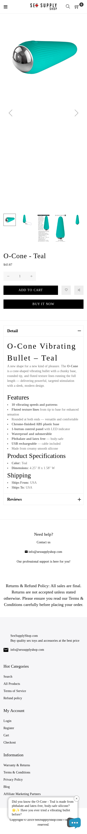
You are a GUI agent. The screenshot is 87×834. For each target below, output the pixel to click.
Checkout (9, 742)
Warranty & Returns (16, 765)
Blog (6, 787)
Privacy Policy (13, 779)
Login (7, 721)
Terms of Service (14, 691)
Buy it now (43, 304)
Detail (12, 330)
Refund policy (12, 698)
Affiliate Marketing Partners (22, 794)
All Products (11, 684)
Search (7, 676)
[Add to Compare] (79, 290)
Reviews (14, 499)
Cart (6, 735)
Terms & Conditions (16, 772)
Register (8, 728)
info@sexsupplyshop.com (45, 552)
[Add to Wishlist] (66, 290)
